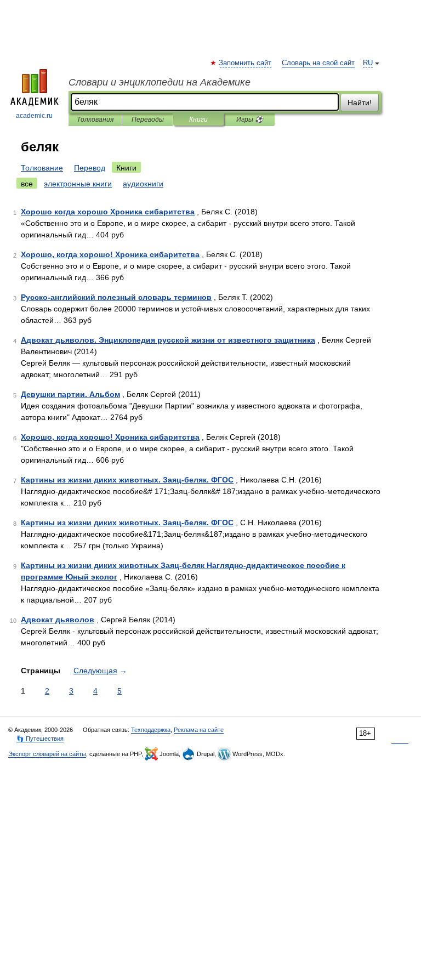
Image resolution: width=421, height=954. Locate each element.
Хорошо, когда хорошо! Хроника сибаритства (110, 254)
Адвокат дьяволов (57, 619)
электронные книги (78, 183)
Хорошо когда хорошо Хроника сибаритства (108, 211)
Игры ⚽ (249, 119)
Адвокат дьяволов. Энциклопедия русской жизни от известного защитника (168, 340)
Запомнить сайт (245, 63)
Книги (198, 119)
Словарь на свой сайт (318, 63)
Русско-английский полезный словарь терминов (116, 297)
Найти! (360, 102)
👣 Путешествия (40, 738)
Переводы (148, 119)
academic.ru (34, 116)
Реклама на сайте (199, 729)
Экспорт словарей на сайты (47, 754)
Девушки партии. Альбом (70, 394)
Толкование (42, 167)
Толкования (95, 119)
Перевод (89, 167)
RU (368, 63)
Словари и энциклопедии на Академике (160, 82)
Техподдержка (150, 729)
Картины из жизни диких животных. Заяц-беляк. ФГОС (127, 479)
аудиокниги (143, 183)
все (27, 183)
